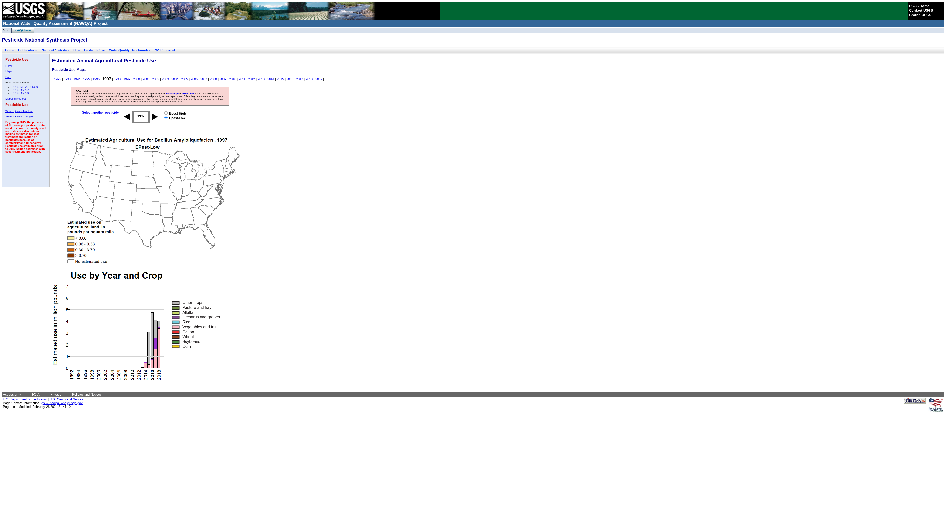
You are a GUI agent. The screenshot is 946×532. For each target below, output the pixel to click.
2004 (174, 79)
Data (76, 50)
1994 (76, 79)
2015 (280, 79)
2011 (242, 79)
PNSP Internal (164, 50)
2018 (309, 79)
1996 (96, 79)
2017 (299, 79)
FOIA (36, 394)
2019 (318, 79)
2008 (213, 79)
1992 (57, 79)
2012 (251, 79)
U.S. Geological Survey (66, 399)
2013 (261, 79)
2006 (194, 79)
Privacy (56, 394)
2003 (165, 79)
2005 (184, 79)
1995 (86, 79)
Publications (27, 50)
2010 (232, 79)
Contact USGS (921, 10)
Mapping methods (16, 98)
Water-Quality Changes (19, 116)
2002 (155, 79)
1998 (117, 79)
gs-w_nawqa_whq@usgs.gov (62, 403)
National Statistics (55, 50)
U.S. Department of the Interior (25, 399)
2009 (223, 79)
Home (9, 50)
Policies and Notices (86, 394)
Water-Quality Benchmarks (129, 50)
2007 (203, 79)
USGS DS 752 (20, 89)
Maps (8, 71)
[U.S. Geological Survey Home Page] (24, 18)
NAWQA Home (21, 30)
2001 (146, 79)
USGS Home (919, 6)
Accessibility (12, 394)
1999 (126, 79)
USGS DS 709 (20, 92)
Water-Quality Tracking (19, 111)
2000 (136, 79)
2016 (290, 79)
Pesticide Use (94, 50)
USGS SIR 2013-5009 (25, 86)
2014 (270, 79)
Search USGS (920, 15)
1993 (67, 79)
